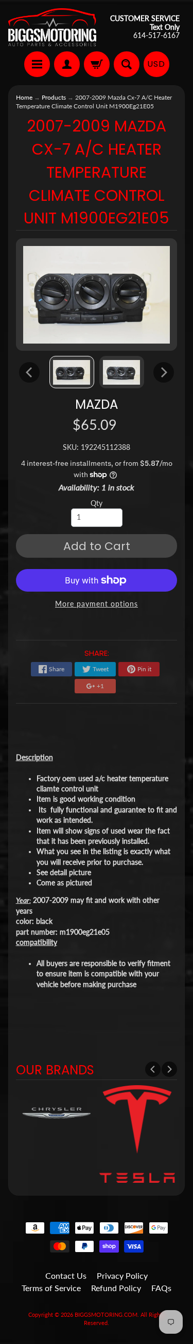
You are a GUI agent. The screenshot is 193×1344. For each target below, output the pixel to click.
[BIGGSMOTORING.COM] (52, 27)
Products (54, 97)
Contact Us (65, 1275)
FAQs (161, 1288)
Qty (96, 503)
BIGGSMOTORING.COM (106, 1314)
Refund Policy (116, 1288)
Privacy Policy (122, 1275)
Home (24, 97)
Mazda (96, 404)
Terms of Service (51, 1288)
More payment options (96, 604)
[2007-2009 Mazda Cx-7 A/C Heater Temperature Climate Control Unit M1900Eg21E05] (71, 372)
